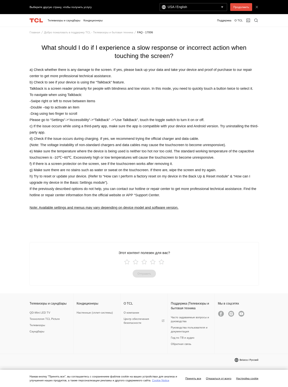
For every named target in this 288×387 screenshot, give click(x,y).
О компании (131, 312)
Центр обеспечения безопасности (136, 320)
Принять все (193, 378)
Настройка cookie (247, 378)
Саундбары (37, 331)
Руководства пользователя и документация (189, 329)
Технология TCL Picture (45, 318)
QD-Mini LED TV (40, 312)
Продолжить (241, 7)
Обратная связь (181, 343)
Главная (35, 32)
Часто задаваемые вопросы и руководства (190, 319)
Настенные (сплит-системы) (95, 312)
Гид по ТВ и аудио (182, 337)
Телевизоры (37, 325)
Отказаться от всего (218, 378)
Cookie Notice (160, 380)
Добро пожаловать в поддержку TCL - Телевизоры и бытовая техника (88, 32)
